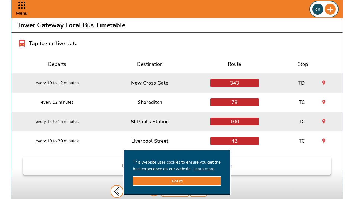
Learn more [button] (203, 169)
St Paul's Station (150, 121)
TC (302, 102)
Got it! (177, 181)
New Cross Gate (149, 83)
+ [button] (330, 9)
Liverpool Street (149, 141)
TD (301, 83)
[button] (21, 9)
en (317, 9)
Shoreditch (150, 102)
